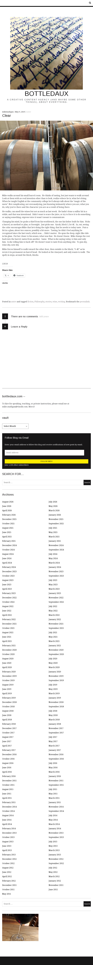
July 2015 (53, 789)
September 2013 (56, 837)
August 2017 (7, 737)
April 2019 (7, 693)
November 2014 (56, 807)
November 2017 (56, 728)
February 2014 (9, 828)
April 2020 (7, 667)
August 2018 (7, 711)
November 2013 (56, 833)
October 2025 (8, 523)
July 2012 (53, 868)
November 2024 (56, 545)
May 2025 (53, 532)
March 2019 (54, 693)
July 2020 (53, 658)
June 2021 (6, 637)
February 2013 (9, 855)
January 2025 (55, 541)
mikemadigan (8, 112)
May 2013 (53, 846)
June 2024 (6, 558)
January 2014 (55, 828)
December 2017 (9, 728)
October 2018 (8, 706)
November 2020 (56, 650)
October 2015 (8, 785)
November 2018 (56, 702)
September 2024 (56, 550)
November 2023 (56, 571)
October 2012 (8, 863)
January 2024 (55, 567)
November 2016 (56, 754)
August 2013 (7, 841)
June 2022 (6, 611)
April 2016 (7, 772)
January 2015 (55, 802)
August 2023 (7, 580)
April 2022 (7, 615)
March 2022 (54, 615)
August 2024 (7, 554)
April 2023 (7, 589)
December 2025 (9, 519)
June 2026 (6, 506)
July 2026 (53, 502)
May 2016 (53, 767)
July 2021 (53, 632)
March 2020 (54, 667)
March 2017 (54, 746)
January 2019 (55, 698)
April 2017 (7, 746)
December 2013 (9, 833)
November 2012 (56, 859)
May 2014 (53, 820)
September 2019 (56, 680)
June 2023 (6, 584)
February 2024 (9, 567)
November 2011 (56, 885)
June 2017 (6, 741)
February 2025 (9, 541)
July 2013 (53, 841)
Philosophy (39, 301)
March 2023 (54, 589)
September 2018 (56, 706)
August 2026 (7, 502)
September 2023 (56, 576)
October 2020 (8, 654)
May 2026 (53, 506)
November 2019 (56, 676)
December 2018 (9, 702)
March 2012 (54, 876)
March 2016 (54, 772)
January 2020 (55, 672)
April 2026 (7, 510)
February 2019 (9, 698)
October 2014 (8, 811)
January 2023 (55, 593)
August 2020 (7, 658)
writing (61, 301)
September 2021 (56, 628)
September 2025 (56, 523)
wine (55, 301)
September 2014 (56, 811)
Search (89, 3)
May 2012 (53, 872)
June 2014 (6, 820)
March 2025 (54, 537)
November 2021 (56, 624)
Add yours (44, 316)
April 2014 (7, 824)
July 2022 (53, 606)
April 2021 (7, 641)
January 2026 (55, 515)
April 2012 (7, 876)
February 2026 (9, 515)
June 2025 (6, 532)
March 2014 (54, 824)
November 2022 (56, 597)
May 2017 (53, 741)
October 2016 (8, 759)
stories (48, 301)
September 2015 (56, 785)
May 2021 (53, 637)
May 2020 (53, 663)
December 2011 (9, 885)
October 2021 (8, 628)
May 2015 (53, 794)
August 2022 (7, 606)
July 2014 (53, 815)
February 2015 (9, 802)
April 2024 (7, 563)
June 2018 (6, 715)
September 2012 (56, 863)
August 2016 (7, 763)
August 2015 (7, 789)
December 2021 (9, 624)
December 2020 (9, 650)
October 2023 (8, 576)
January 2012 (55, 881)
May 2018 (53, 715)
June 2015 (6, 794)
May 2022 (53, 611)
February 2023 (9, 593)
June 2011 (53, 889)
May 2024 (53, 558)
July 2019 (53, 685)
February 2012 (9, 881)
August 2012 (7, 868)
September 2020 (56, 654)
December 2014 (9, 807)
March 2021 (54, 641)
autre (28, 112)
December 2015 (9, 780)
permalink (85, 301)
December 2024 (9, 545)
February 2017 (9, 750)
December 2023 (9, 571)
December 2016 (9, 754)
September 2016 (56, 759)
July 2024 (53, 554)
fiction (30, 301)
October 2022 (8, 602)
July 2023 (53, 580)
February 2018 (9, 724)
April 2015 (7, 798)
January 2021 (55, 645)
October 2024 (8, 550)
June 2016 (6, 767)
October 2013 (8, 837)
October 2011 (8, 889)
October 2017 (8, 733)
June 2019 (6, 689)
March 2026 (54, 510)
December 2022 (9, 597)
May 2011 (6, 894)
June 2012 (6, 872)
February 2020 (9, 672)
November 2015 (56, 780)
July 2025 (53, 528)
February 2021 (9, 645)
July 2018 (53, 711)
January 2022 (55, 619)
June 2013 (6, 846)
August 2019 (7, 685)
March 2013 (54, 850)
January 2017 (55, 750)
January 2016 (55, 776)
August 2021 (7, 632)
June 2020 (6, 663)
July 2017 (53, 737)
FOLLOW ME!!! (47, 461)
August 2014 (7, 815)
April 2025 (7, 537)
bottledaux (46, 93)
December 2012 (9, 859)
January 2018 (55, 724)
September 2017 (56, 733)
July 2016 (53, 763)
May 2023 (53, 584)
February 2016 (9, 776)
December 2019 (9, 676)
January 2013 (55, 855)
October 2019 (8, 680)
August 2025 (7, 528)
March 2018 (54, 719)
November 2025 (56, 519)
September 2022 (56, 602)
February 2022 (9, 619)
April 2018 (7, 719)
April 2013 (7, 850)
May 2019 (53, 689)
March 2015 (54, 798)
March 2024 (54, 563)
